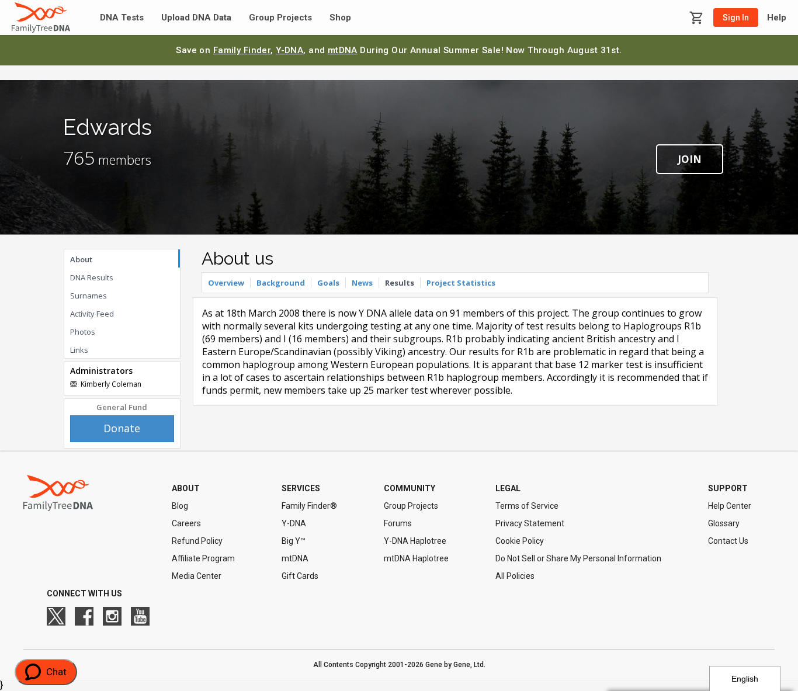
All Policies (515, 576)
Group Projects (280, 17)
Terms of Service (526, 506)
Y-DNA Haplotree (415, 541)
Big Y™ (294, 541)
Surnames (88, 295)
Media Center (196, 576)
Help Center (729, 506)
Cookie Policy (519, 541)
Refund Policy (197, 541)
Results (399, 282)
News (362, 282)
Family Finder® (309, 506)
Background (280, 282)
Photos (82, 332)
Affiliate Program (203, 558)
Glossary (724, 523)
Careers (186, 523)
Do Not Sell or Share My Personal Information (578, 558)
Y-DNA (289, 50)
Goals (328, 282)
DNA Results (91, 277)
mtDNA (343, 50)
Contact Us (728, 541)
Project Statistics (460, 282)
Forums (398, 523)
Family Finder (242, 50)
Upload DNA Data (196, 17)
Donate (121, 428)
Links (79, 350)
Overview (226, 282)
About (81, 259)
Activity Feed (92, 313)
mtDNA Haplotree (416, 558)
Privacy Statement (529, 523)
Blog (180, 506)
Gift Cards (300, 576)
